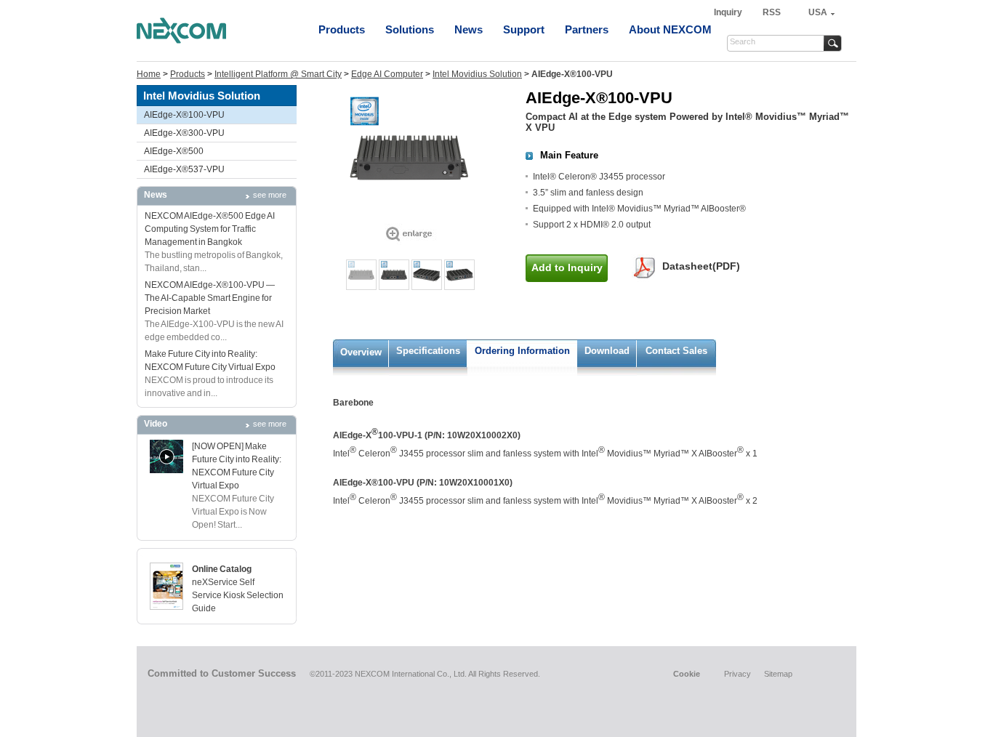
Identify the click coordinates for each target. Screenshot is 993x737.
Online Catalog (222, 569)
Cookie (686, 673)
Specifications (428, 350)
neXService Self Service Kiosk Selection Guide (238, 595)
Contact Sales (676, 350)
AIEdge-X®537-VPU (184, 169)
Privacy (737, 673)
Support (523, 29)
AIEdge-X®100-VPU (184, 115)
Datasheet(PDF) (701, 266)
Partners (586, 29)
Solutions (409, 29)
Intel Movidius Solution (477, 74)
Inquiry (729, 12)
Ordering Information (522, 350)
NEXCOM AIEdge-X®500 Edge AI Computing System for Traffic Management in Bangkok (210, 229)
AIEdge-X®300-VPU (184, 133)
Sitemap (778, 673)
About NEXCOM (670, 29)
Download (607, 350)
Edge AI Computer (387, 74)
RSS (772, 12)
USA (817, 12)
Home (149, 74)
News (468, 29)
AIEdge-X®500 (174, 151)
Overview (361, 352)
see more (269, 194)
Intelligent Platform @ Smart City (278, 74)
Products (341, 29)
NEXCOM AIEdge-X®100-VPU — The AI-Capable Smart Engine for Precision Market (210, 298)
